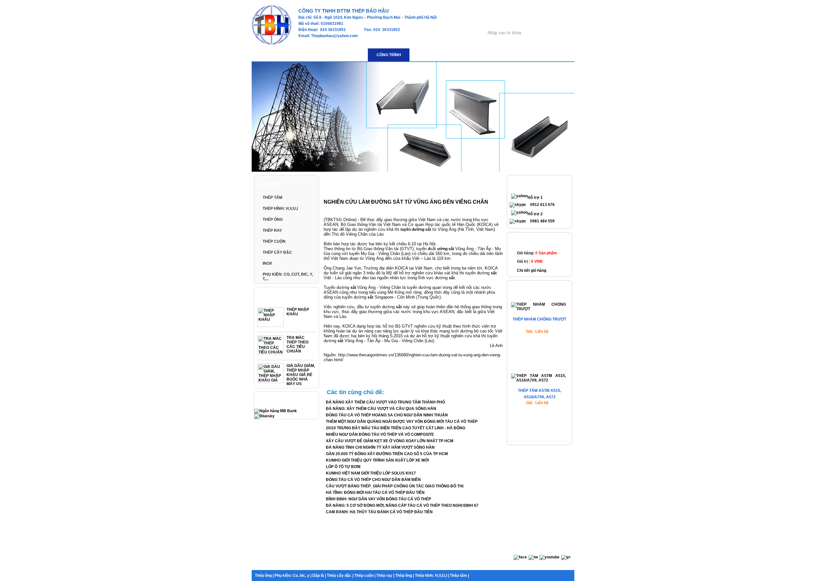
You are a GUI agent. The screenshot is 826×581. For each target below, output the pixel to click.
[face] (520, 557)
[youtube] (549, 557)
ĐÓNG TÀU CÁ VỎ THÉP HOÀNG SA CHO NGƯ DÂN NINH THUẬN (387, 415)
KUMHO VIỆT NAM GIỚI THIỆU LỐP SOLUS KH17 (371, 473)
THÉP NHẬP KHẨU (298, 311)
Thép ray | (385, 575)
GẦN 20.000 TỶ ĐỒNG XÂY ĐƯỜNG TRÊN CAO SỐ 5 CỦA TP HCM (387, 454)
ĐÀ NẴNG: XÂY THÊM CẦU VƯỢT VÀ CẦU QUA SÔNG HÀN (381, 408)
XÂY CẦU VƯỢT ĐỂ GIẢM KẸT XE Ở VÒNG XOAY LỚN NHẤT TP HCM (389, 441)
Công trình (361, 184)
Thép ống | (264, 575)
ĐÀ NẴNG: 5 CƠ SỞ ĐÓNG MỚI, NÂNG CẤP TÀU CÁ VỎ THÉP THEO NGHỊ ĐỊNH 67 (402, 505)
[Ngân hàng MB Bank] (275, 411)
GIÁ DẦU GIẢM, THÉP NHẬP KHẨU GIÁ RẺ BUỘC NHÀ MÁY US (301, 374)
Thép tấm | (459, 575)
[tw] (533, 557)
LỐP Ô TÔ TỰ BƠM (343, 466)
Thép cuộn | (364, 575)
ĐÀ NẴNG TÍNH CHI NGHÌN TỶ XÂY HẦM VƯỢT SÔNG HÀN (380, 447)
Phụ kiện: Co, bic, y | (293, 575)
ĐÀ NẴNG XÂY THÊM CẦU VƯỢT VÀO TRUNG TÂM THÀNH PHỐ (385, 402)
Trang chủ (335, 184)
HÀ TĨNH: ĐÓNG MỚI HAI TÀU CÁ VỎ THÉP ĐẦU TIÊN (375, 492)
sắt (494, 273)
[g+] (566, 557)
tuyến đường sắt (415, 229)
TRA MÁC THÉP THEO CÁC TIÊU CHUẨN (297, 344)
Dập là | (319, 575)
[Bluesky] (264, 416)
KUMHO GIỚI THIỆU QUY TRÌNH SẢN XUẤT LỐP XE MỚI (377, 460)
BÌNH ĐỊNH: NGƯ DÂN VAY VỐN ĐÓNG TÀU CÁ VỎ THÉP (378, 499)
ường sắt (446, 249)
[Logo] (271, 43)
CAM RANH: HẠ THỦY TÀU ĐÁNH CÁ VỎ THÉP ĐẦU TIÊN (379, 512)
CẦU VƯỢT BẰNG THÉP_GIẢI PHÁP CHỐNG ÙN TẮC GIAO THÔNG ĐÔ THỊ (394, 486)
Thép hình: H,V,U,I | (432, 575)
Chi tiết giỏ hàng (531, 270)
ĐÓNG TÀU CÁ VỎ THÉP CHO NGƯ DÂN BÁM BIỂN (373, 479)
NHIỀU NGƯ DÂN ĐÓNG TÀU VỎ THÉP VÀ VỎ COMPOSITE (380, 434)
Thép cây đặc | (340, 575)
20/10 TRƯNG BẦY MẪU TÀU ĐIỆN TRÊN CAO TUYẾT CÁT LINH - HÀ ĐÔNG (395, 428)
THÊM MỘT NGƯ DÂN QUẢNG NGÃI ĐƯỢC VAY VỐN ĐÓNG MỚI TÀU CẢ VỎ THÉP (402, 421)
